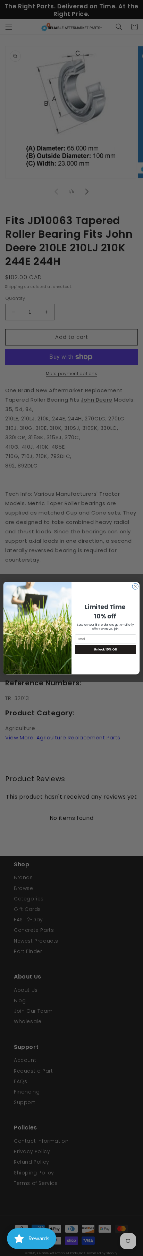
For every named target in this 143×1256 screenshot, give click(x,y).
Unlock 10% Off (105, 649)
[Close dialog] (135, 586)
